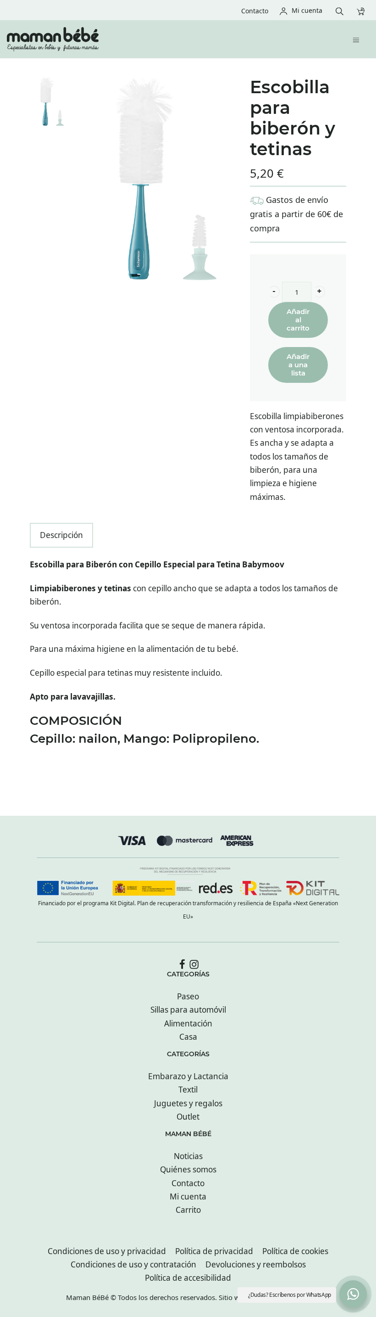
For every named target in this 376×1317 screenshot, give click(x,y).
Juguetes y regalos (188, 1103)
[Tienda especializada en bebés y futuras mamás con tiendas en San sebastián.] (153, 39)
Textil (188, 1089)
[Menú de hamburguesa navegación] (358, 39)
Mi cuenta (188, 1196)
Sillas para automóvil (188, 1009)
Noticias (188, 1156)
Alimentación (188, 1023)
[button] (274, 291)
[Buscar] (342, 10)
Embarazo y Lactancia (188, 1076)
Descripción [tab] (61, 535)
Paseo (188, 996)
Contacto (188, 1183)
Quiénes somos (188, 1169)
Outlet (188, 1116)
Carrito (188, 1210)
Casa (188, 1036)
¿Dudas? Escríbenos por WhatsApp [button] (289, 1295)
